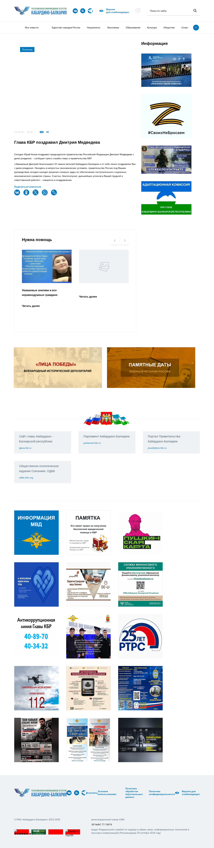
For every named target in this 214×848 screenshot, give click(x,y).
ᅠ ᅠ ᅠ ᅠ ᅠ (117, 793)
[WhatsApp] (45, 194)
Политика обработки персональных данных (134, 792)
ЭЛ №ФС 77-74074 (101, 824)
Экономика (113, 27)
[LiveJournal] (54, 194)
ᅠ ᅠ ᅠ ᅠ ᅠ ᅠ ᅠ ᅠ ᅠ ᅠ (121, 793)
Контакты (92, 792)
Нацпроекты (93, 27)
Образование (133, 27)
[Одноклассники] (26, 194)
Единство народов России (66, 27)
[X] (36, 194)
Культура (152, 27)
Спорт (184, 27)
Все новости (31, 27)
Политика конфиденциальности (162, 792)
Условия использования (107, 792)
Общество (169, 27)
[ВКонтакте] (17, 194)
